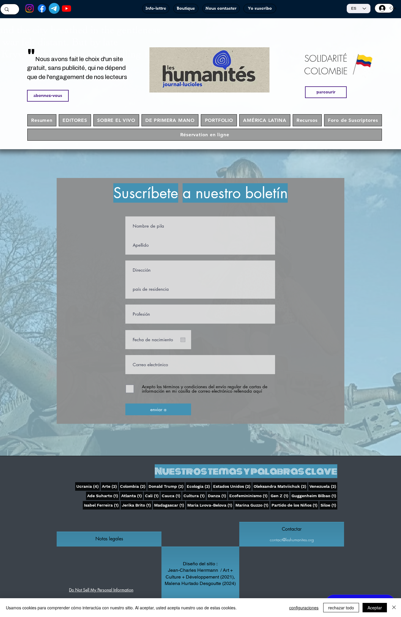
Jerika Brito (137, 504)
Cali (152, 495)
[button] (109, 539)
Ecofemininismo (249, 495)
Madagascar (169, 504)
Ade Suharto (103, 495)
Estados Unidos (232, 486)
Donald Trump (167, 486)
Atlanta (132, 495)
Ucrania (88, 486)
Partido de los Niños (295, 504)
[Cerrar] (393, 607)
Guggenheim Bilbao (314, 495)
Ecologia (199, 486)
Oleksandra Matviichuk (280, 486)
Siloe (329, 504)
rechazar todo (341, 608)
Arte (110, 486)
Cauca (171, 495)
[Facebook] (41, 8)
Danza (217, 495)
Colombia (133, 486)
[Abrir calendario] (183, 339)
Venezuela (323, 486)
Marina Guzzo (252, 504)
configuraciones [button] (304, 608)
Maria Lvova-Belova (210, 504)
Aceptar (375, 608)
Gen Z (280, 495)
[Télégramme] (54, 8)
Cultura (194, 495)
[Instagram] (29, 8)
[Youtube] (66, 8)
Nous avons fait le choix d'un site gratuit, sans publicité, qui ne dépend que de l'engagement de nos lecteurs (77, 68)
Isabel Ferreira (102, 504)
